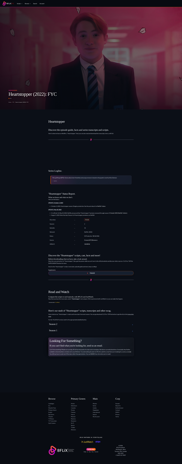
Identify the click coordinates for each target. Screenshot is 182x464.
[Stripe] (98, 441)
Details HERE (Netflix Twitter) (118, 213)
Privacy (117, 414)
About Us (118, 405)
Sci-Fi (72, 423)
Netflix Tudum (101, 206)
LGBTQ (90, 240)
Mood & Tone (52, 408)
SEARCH (93, 354)
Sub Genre (51, 414)
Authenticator (119, 408)
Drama (86, 240)
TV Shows (51, 419)
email (129, 352)
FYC (11, 98)
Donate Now (91, 449)
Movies (95, 403)
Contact (117, 410)
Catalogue (51, 403)
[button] (21, 3)
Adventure (74, 405)
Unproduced (96, 412)
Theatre (50, 416)
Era (49, 405)
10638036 (87, 244)
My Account (96, 416)
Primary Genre (52, 410)
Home (10, 102)
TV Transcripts (52, 421)
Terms (117, 416)
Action (73, 403)
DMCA (117, 412)
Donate (117, 403)
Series (94, 405)
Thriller (73, 427)
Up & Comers (52, 423)
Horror (73, 414)
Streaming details (51, 302)
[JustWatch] (87, 441)
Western (73, 429)
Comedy (73, 408)
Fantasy (73, 412)
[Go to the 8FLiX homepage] (8, 3)
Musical (73, 416)
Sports (73, 425)
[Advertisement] (91, 153)
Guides (95, 408)
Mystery (73, 419)
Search (95, 414)
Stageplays (96, 410)
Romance (94, 240)
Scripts (50, 412)
